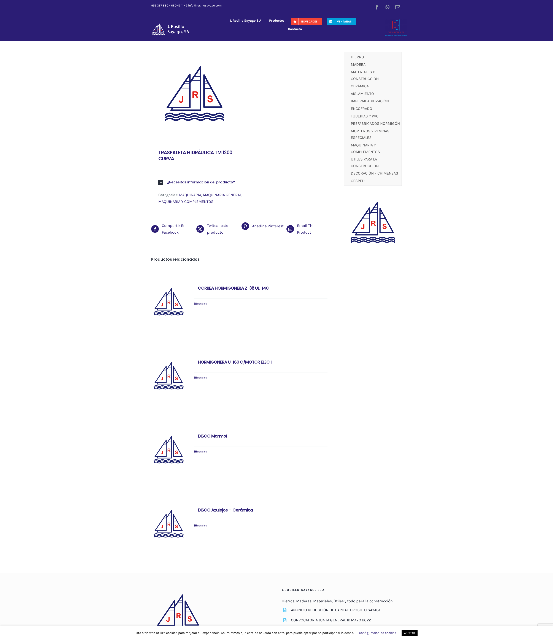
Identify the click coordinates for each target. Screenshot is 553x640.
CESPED (358, 180)
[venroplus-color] (396, 21)
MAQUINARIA (190, 194)
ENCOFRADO (361, 108)
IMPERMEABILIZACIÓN (370, 101)
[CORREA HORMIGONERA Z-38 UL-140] (168, 302)
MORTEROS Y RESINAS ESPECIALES (370, 134)
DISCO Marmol (212, 436)
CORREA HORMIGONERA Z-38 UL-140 (233, 288)
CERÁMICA (360, 86)
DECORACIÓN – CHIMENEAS (374, 173)
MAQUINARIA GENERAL (222, 194)
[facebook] (377, 7)
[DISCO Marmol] (168, 450)
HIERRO (357, 57)
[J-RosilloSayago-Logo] (172, 24)
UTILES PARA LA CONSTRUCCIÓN (365, 162)
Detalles (202, 303)
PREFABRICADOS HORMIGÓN (375, 123)
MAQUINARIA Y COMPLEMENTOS (185, 201)
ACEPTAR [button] (409, 633)
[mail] (398, 7)
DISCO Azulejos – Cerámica (225, 510)
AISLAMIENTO (362, 93)
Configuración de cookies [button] (377, 633)
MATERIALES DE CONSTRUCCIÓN (365, 75)
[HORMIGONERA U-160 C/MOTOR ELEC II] (168, 376)
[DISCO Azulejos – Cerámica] (168, 524)
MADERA (358, 64)
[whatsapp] (387, 7)
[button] (201, 182)
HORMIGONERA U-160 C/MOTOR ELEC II (235, 362)
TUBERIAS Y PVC (364, 116)
